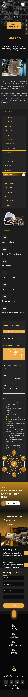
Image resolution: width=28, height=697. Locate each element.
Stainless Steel (8, 289)
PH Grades (6, 266)
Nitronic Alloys (8, 301)
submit (13, 605)
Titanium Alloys (9, 277)
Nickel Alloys (13, 26)
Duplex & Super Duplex (12, 254)
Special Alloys (8, 242)
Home (13, 24)
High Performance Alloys (13, 313)
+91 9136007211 (13, 503)
